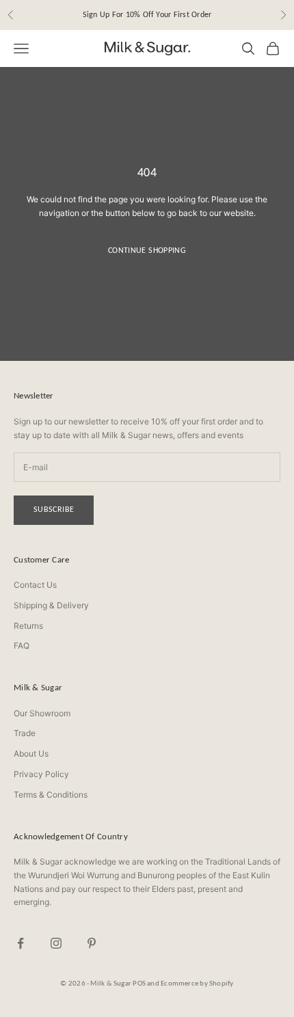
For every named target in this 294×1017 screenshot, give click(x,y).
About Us (31, 753)
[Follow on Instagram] (56, 943)
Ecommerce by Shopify (197, 983)
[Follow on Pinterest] (91, 943)
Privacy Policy (41, 774)
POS (139, 983)
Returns (28, 626)
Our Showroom (42, 713)
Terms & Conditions (51, 794)
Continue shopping (147, 250)
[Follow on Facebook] (20, 943)
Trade (25, 733)
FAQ (21, 645)
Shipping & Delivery (51, 605)
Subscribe (54, 509)
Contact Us (35, 585)
